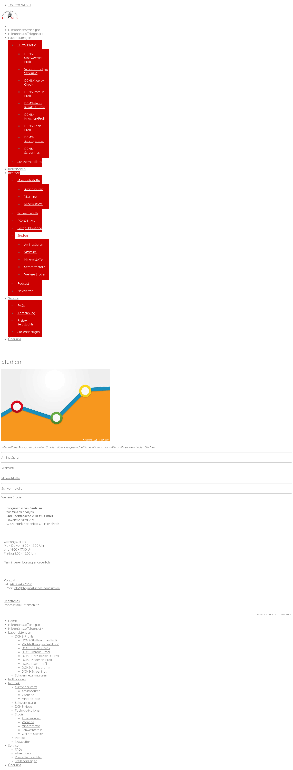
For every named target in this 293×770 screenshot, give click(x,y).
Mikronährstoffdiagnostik (25, 34)
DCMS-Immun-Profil (34, 94)
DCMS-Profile (26, 45)
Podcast (23, 283)
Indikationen (17, 169)
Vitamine (30, 197)
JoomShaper (286, 614)
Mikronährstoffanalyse (24, 30)
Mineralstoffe (33, 204)
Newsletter (25, 291)
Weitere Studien (35, 274)
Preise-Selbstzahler (26, 322)
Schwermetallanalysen (29, 162)
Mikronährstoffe (28, 180)
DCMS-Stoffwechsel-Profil (33, 58)
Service (13, 298)
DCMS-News (26, 221)
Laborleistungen (19, 38)
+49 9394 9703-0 (19, 5)
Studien (22, 236)
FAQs (21, 305)
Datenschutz (30, 605)
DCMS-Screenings (32, 151)
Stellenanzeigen (28, 332)
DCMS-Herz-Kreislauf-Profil (34, 105)
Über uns (14, 339)
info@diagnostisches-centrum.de (37, 588)
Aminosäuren (33, 189)
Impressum (12, 605)
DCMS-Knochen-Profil (34, 116)
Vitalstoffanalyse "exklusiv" (36, 71)
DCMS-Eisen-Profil (33, 128)
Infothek (14, 173)
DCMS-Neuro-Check (34, 82)
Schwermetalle (27, 213)
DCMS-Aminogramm (34, 139)
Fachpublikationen (29, 228)
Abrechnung (26, 313)
